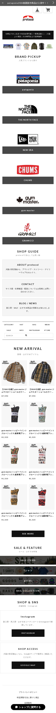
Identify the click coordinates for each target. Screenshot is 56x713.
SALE (9, 330)
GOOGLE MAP (27, 665)
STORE (47, 330)
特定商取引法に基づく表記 (28, 697)
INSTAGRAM (34, 330)
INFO (21, 330)
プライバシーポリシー (28, 692)
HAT (21, 324)
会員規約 (28, 703)
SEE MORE (28, 534)
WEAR (47, 324)
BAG (34, 324)
